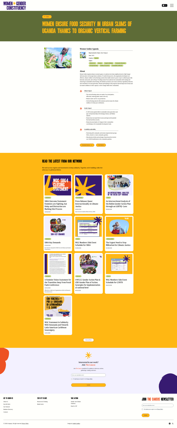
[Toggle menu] (172, 5)
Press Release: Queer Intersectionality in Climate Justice (86, 204)
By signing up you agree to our (83, 379)
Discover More (88, 340)
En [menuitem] (163, 5)
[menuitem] (164, 5)
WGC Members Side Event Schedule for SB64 (85, 243)
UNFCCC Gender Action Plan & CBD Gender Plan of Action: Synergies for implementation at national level (87, 283)
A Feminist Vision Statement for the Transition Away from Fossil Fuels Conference (58, 282)
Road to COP (74, 406)
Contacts (5, 412)
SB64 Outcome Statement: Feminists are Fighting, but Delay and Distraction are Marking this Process (56, 205)
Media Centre (40, 404)
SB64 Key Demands (53, 242)
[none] (164, 5)
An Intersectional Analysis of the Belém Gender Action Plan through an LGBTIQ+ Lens (118, 204)
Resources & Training (42, 401)
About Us (5, 401)
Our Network (6, 407)
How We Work (6, 404)
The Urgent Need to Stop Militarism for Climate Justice (118, 243)
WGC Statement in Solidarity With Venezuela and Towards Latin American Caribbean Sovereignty (56, 326)
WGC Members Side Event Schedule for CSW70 (116, 281)
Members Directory (8, 409)
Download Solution (86, 145)
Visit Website (101, 145)
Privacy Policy (90, 379)
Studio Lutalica (76, 423)
